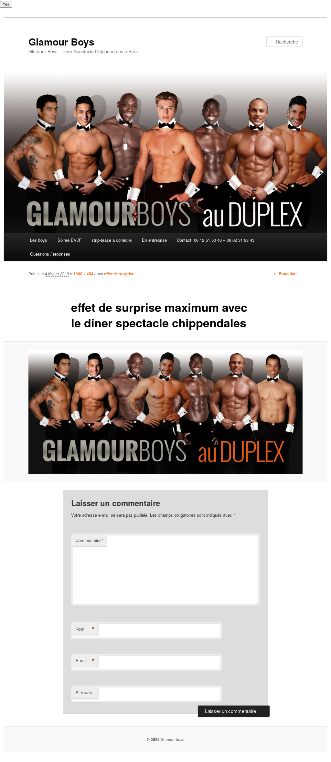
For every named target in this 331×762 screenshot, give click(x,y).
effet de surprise (119, 274)
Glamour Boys (61, 41)
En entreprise (154, 240)
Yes (6, 4)
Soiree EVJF (69, 240)
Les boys (38, 240)
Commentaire (89, 540)
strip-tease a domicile (111, 240)
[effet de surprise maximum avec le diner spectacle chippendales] (165, 412)
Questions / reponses (50, 254)
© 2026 (153, 739)
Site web (84, 692)
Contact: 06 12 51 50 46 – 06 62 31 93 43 (215, 240)
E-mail (85, 660)
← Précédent (286, 273)
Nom (85, 629)
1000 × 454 (83, 274)
